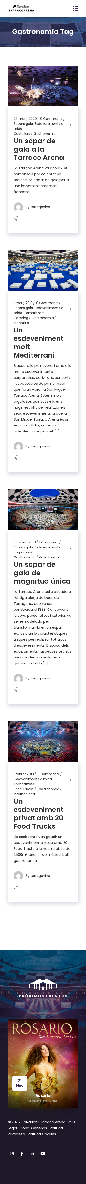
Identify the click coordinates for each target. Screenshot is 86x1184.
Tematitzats (34, 312)
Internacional (25, 794)
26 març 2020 (25, 118)
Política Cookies (42, 1134)
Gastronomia (45, 133)
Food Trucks (24, 789)
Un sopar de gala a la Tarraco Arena (39, 149)
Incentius (21, 323)
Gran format (49, 557)
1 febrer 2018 (24, 774)
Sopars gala (23, 123)
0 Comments (51, 118)
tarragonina (40, 207)
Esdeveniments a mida (33, 779)
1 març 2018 (23, 302)
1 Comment (49, 542)
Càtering (21, 318)
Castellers (22, 133)
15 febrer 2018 (25, 542)
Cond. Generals (33, 1128)
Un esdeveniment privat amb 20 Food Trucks (38, 813)
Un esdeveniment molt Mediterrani (38, 342)
